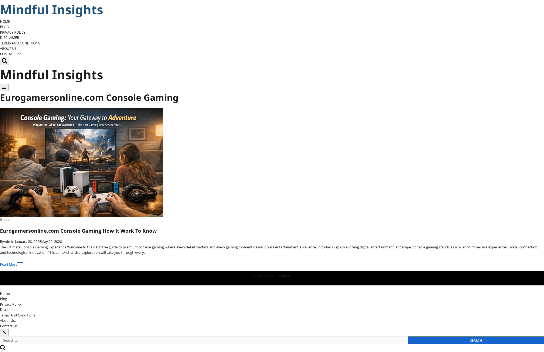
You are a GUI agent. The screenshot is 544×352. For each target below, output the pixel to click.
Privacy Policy (13, 32)
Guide (5, 219)
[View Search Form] (4, 61)
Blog (4, 26)
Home (5, 21)
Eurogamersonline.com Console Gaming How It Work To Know (78, 230)
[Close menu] (1, 289)
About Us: (8, 48)
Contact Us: (10, 54)
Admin (9, 241)
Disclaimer (9, 37)
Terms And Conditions (20, 43)
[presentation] (272, 162)
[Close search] (4, 332)
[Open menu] (4, 87)
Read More (11, 264)
